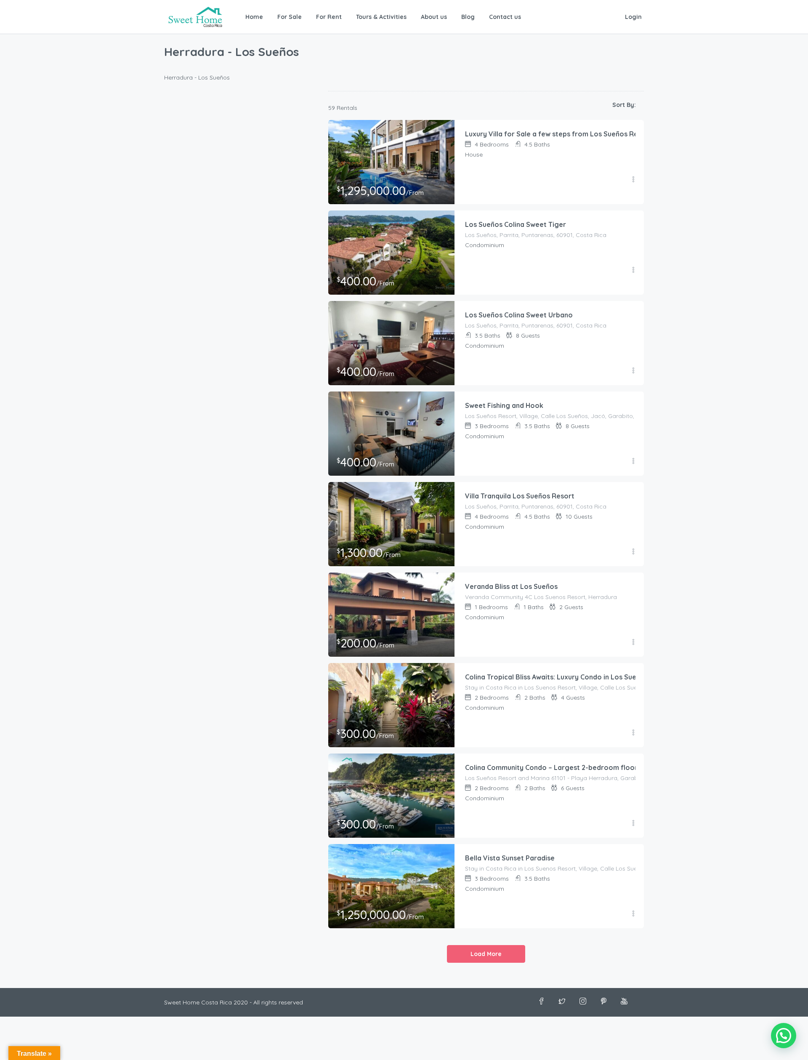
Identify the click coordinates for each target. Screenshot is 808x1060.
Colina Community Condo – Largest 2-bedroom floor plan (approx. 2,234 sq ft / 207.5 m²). (611, 767)
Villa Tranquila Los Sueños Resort (519, 496)
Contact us (505, 17)
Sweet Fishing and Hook (504, 405)
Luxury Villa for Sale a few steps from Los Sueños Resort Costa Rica (577, 134)
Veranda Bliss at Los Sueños (511, 586)
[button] (783, 1035)
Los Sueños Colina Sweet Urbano (519, 315)
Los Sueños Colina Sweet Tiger (515, 224)
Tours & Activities (381, 17)
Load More (486, 954)
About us (434, 17)
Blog (468, 17)
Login (633, 17)
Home (254, 17)
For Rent (329, 17)
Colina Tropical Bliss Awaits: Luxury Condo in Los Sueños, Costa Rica (576, 677)
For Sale (289, 17)
